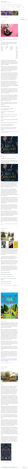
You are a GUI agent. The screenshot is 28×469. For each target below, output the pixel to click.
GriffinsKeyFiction (4, 1)
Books (17, 131)
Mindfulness (3, 132)
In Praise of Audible (3, 20)
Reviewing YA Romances (4, 228)
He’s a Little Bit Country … (4, 289)
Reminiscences (12, 131)
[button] (9, 306)
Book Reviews (7, 131)
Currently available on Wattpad (5, 272)
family (1, 132)
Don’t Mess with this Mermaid (5, 154)
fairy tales (14, 223)
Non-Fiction (10, 131)
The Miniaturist (5, 396)
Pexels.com (6, 382)
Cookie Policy (14, 467)
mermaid (16, 223)
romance (12, 285)
